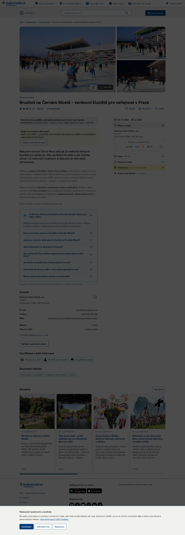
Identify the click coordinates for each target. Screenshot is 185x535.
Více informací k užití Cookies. (54, 519)
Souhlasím (27, 526)
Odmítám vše (43, 526)
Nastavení (59, 526)
